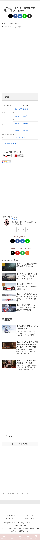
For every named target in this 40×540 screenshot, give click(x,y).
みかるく (15, 219)
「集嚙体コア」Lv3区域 (20, 116)
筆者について (29, 515)
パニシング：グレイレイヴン (12, 27)
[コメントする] (29, 16)
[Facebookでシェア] (15, 16)
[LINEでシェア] (24, 16)
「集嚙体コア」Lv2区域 (20, 109)
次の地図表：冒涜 (19, 138)
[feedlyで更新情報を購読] (23, 229)
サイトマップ (10, 515)
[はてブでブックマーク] (20, 16)
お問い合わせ (29, 519)
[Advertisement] (20, 39)
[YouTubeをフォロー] (18, 229)
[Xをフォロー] (14, 229)
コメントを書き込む (20, 444)
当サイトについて (10, 519)
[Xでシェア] (10, 16)
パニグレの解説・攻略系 (11, 23)
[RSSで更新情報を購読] (28, 229)
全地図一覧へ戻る (9, 143)
